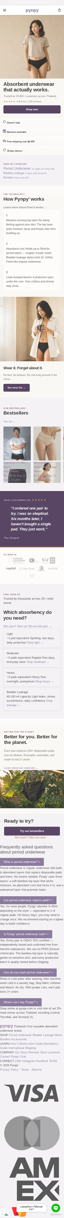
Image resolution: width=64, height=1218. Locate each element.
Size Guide (35, 1043)
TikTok (53, 1061)
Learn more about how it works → (25, 207)
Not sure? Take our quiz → (32, 837)
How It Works (19, 1043)
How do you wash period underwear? (28, 972)
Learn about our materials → (21, 767)
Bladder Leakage (43, 1035)
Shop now (32, 109)
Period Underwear (20, 1035)
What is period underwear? (22, 862)
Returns (37, 1069)
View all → (9, 421)
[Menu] (4, 10)
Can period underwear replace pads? (28, 900)
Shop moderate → (37, 662)
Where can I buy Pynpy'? (21, 1002)
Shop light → (35, 642)
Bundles (5, 1039)
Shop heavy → (44, 681)
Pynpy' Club (18, 1056)
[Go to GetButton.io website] (55, 1214)
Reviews (33, 1052)
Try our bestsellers (32, 831)
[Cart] (59, 10)
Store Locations (50, 1052)
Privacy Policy (9, 1069)
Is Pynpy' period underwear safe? (26, 934)
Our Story (21, 1052)
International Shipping (22, 1048)
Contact (5, 1056)
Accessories (19, 1039)
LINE (18, 1061)
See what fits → (17, 387)
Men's (58, 1035)
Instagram (28, 1061)
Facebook (42, 1061)
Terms (25, 1069)
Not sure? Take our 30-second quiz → (27, 626)
